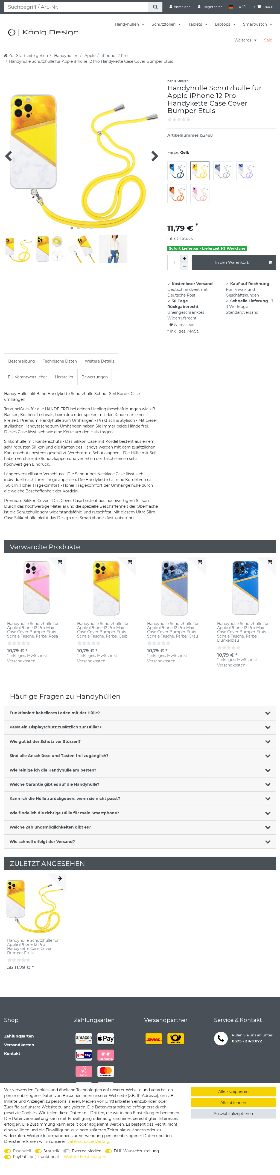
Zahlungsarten (19, 1036)
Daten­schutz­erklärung (87, 1141)
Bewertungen (94, 377)
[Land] (231, 7)
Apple (89, 55)
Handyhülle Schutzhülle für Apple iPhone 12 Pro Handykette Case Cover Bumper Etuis (33, 946)
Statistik (51, 1151)
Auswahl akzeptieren (233, 1113)
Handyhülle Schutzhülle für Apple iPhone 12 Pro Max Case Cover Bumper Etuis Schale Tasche (33, 630)
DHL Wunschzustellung (136, 1151)
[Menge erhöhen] (184, 258)
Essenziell (22, 1151)
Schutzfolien (164, 24)
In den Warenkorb (232, 262)
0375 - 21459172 (247, 1041)
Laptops (223, 24)
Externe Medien (86, 1151)
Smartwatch (255, 24)
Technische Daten (60, 361)
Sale (268, 40)
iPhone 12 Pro (114, 55)
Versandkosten (19, 1044)
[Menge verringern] (184, 266)
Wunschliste (183, 325)
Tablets (195, 24)
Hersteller (64, 377)
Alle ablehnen (233, 1102)
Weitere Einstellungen (85, 1156)
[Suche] (155, 7)
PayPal (19, 1156)
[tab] (21, 361)
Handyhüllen (127, 24)
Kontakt (12, 1053)
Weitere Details (99, 361)
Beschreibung (21, 361)
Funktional (48, 1156)
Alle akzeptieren (233, 1091)
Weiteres (243, 40)
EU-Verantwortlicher (27, 377)
